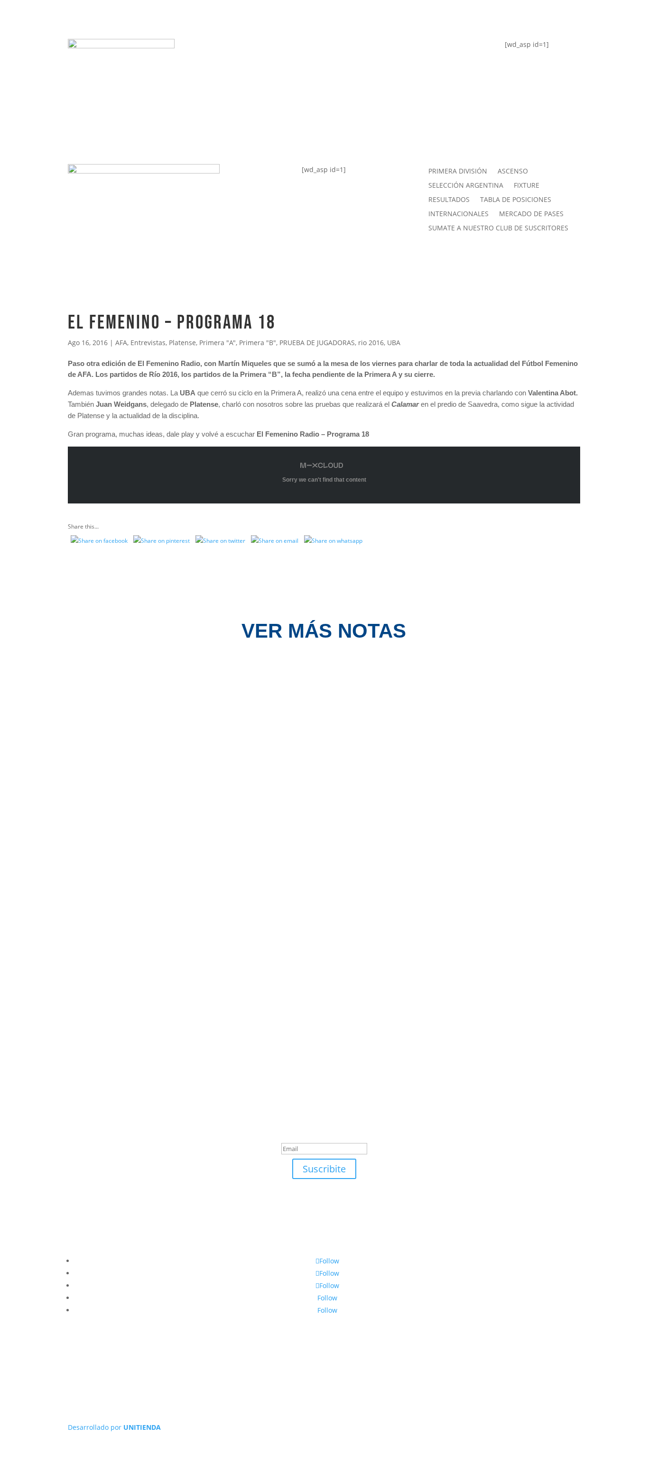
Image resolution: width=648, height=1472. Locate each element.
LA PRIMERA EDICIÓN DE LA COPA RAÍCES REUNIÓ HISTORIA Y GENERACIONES (254, 800)
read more (101, 723)
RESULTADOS (449, 200)
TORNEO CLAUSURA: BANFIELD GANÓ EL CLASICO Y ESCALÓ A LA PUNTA (240, 900)
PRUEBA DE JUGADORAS (317, 342)
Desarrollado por (114, 1427)
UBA (393, 342)
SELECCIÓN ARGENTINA (465, 186)
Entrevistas (148, 342)
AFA (121, 342)
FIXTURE (231, 88)
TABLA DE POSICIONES (263, 50)
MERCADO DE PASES (531, 214)
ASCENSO (513, 171)
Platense (182, 342)
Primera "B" (257, 342)
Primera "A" (217, 342)
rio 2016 (371, 342)
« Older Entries (88, 971)
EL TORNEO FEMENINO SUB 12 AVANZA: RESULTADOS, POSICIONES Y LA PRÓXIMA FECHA (279, 700)
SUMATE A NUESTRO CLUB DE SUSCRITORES (498, 228)
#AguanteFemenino (256, 125)
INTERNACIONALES (458, 214)
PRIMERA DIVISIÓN (457, 171)
